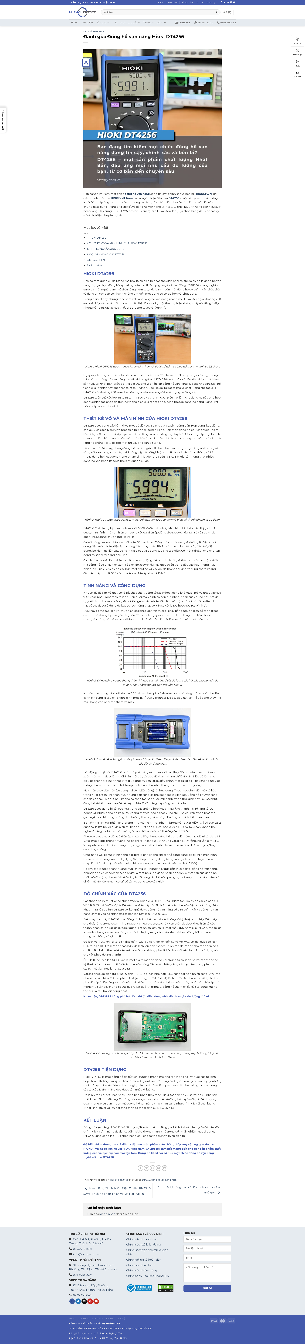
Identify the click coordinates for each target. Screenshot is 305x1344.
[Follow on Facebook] (221, 2)
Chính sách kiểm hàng (141, 1270)
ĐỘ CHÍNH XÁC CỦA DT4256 (106, 254)
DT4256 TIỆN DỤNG (101, 259)
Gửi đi (207, 1288)
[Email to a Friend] (153, 1168)
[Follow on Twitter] (225, 2)
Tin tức (199, 2)
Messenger (297, 55)
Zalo (298, 66)
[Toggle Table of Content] (85, 233)
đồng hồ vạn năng (137, 193)
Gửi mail (297, 77)
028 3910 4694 (82, 1274)
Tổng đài (298, 43)
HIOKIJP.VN (204, 193)
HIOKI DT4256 (97, 237)
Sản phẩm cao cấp (126, 22)
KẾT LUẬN (95, 265)
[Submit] (217, 12)
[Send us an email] (228, 2)
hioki (174, 1179)
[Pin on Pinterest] (158, 1168)
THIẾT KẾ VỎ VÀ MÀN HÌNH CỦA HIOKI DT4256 (118, 243)
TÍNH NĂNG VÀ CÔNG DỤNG (106, 248)
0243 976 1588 (82, 1248)
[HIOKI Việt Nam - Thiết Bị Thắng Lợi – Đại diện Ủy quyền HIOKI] (82, 12)
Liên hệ (211, 2)
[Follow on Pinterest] (231, 2)
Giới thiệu (173, 2)
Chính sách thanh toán (142, 1239)
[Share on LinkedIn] (164, 1168)
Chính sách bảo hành (141, 1265)
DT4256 (174, 198)
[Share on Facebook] (140, 1168)
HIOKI (161, 2)
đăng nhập (107, 1214)
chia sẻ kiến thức (94, 32)
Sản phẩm (187, 2)
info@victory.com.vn (86, 1254)
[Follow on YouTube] (234, 2)
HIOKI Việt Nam (122, 198)
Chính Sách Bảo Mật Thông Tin (147, 1275)
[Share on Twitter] (146, 1168)
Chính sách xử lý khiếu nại (143, 1244)
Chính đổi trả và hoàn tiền (143, 1259)
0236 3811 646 (82, 1295)
